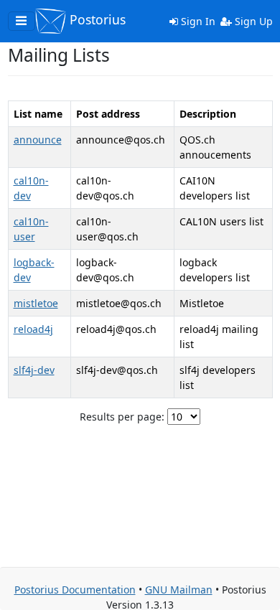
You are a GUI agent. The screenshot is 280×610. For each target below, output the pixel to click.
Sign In (196, 21)
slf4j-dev (34, 370)
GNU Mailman (179, 589)
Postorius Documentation (75, 589)
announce (38, 139)
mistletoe (36, 303)
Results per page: (122, 416)
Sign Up (252, 21)
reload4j (33, 329)
